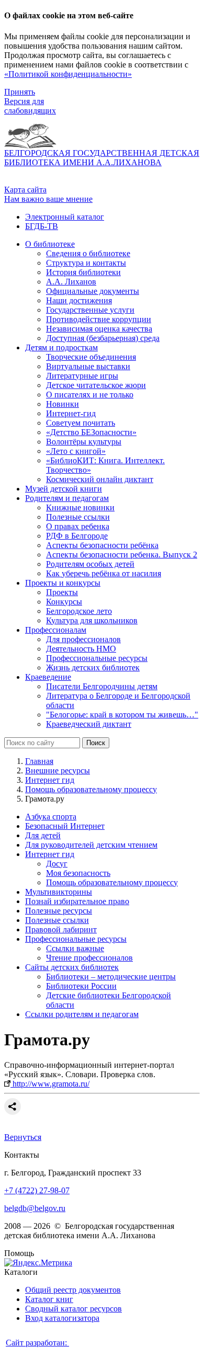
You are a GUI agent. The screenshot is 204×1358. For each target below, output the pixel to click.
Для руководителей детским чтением (91, 844)
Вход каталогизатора (62, 1318)
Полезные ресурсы (58, 910)
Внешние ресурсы (57, 770)
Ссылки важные (75, 948)
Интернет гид (49, 779)
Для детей (43, 835)
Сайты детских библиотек (72, 967)
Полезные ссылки (57, 920)
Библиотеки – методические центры (111, 976)
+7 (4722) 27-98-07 (37, 1190)
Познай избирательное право (77, 901)
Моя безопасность (78, 873)
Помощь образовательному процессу (91, 789)
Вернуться (22, 1137)
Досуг (56, 863)
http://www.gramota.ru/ (49, 1083)
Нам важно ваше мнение (48, 199)
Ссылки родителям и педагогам (82, 1014)
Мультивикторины (58, 891)
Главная (39, 761)
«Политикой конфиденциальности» (68, 74)
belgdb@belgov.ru (34, 1208)
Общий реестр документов (73, 1289)
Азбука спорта (50, 816)
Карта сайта (25, 189)
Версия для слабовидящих (30, 106)
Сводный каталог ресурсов (73, 1308)
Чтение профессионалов (89, 957)
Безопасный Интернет (65, 825)
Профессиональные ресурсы (76, 938)
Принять (19, 91)
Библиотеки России (81, 986)
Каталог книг (49, 1299)
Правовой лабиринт (61, 929)
